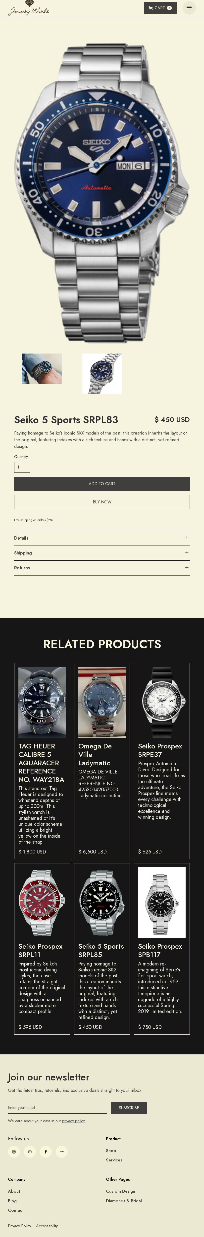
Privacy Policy (19, 1226)
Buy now (102, 502)
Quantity (21, 457)
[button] (160, 8)
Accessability (47, 1226)
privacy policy (73, 1121)
